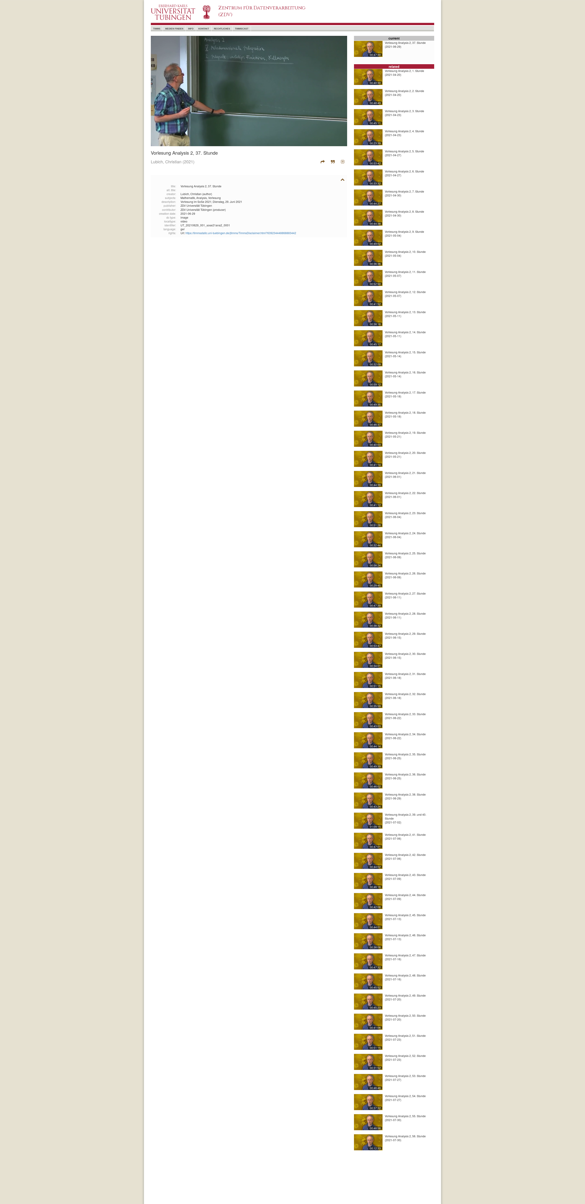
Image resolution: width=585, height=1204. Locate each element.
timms (156, 28)
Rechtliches (222, 28)
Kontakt (203, 28)
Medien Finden (174, 28)
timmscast (241, 28)
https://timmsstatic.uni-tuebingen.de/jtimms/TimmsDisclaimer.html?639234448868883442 (241, 233)
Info (191, 28)
